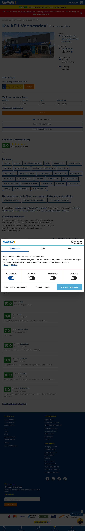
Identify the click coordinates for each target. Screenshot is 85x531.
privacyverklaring (10, 265)
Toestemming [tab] (15, 248)
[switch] (32, 278)
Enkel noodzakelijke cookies (15, 287)
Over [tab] (70, 248)
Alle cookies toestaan (69, 287)
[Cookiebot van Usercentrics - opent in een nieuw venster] (72, 242)
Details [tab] (42, 248)
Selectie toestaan (42, 287)
